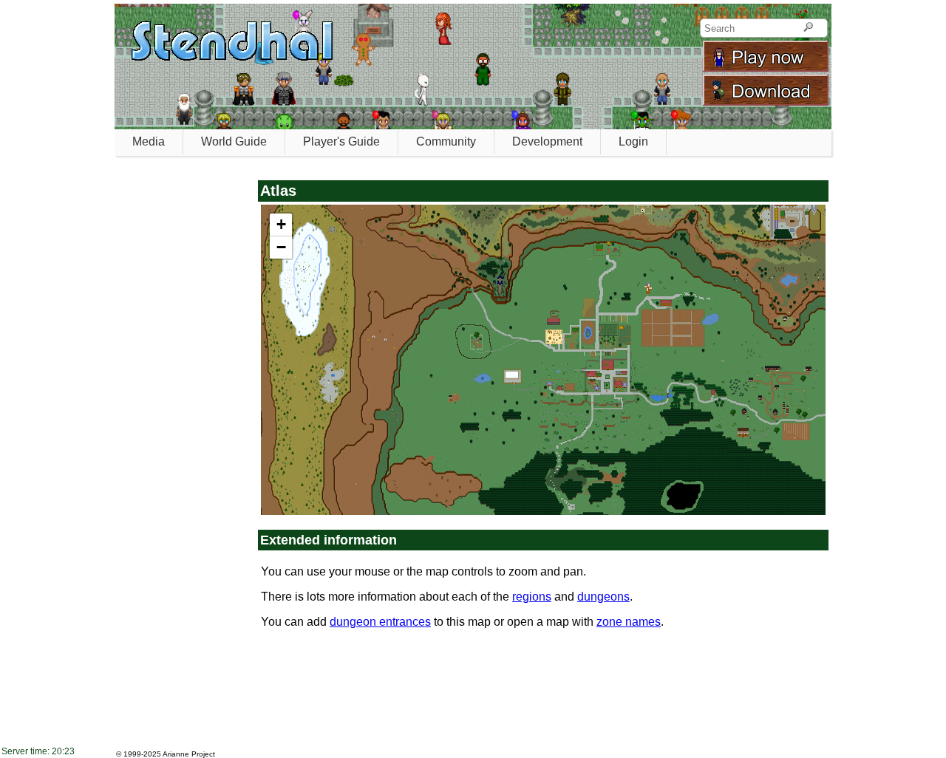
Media (148, 141)
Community (446, 141)
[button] (281, 225)
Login (633, 141)
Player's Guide (341, 141)
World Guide (234, 141)
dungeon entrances (380, 621)
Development (547, 141)
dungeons (603, 596)
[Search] (808, 28)
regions (531, 596)
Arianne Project (189, 754)
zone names (628, 621)
